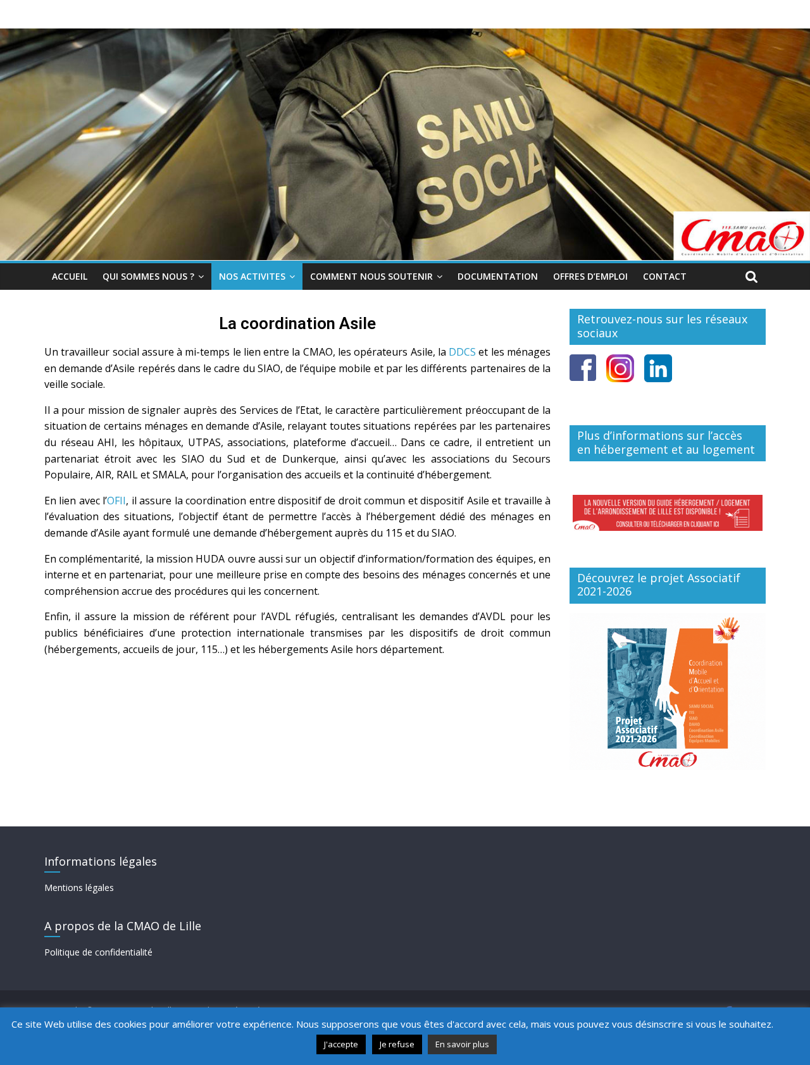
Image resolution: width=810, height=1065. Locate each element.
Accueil (69, 276)
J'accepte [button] (341, 1044)
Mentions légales (79, 887)
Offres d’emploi (590, 276)
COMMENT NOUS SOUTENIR (371, 276)
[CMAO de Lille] (405, 36)
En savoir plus (462, 1044)
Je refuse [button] (397, 1044)
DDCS (462, 352)
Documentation (498, 276)
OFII (116, 501)
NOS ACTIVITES (252, 276)
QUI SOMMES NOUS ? (148, 276)
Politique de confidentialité (98, 952)
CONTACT (665, 276)
